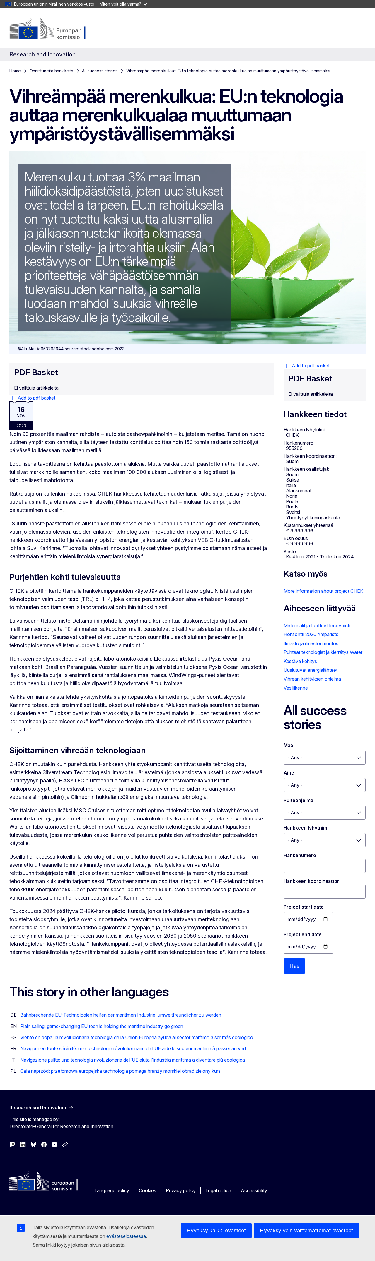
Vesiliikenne (296, 688)
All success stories (99, 70)
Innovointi (339, 625)
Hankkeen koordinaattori (312, 881)
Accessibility (254, 1190)
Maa (288, 745)
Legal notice (218, 1190)
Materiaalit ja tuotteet (306, 625)
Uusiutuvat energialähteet (311, 670)
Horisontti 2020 (300, 634)
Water (356, 652)
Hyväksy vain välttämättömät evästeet (306, 1230)
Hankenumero (300, 855)
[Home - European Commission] (56, 29)
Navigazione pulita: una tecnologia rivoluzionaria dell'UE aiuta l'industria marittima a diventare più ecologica (132, 1060)
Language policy (111, 1190)
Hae (294, 966)
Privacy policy (181, 1190)
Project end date (303, 934)
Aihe (289, 773)
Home (15, 70)
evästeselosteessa (126, 1236)
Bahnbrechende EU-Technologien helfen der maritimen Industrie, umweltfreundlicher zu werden (120, 1015)
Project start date (304, 907)
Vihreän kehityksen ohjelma (312, 679)
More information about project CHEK (323, 591)
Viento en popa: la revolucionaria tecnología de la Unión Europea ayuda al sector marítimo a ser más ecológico (136, 1037)
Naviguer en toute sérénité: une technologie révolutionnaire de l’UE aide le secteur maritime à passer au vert (133, 1048)
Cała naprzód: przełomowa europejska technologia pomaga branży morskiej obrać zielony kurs (120, 1071)
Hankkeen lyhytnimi (306, 828)
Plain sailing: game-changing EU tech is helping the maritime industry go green (101, 1026)
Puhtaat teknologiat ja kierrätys (316, 652)
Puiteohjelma (298, 800)
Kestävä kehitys (300, 661)
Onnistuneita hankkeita (51, 70)
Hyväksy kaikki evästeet (216, 1230)
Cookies (147, 1190)
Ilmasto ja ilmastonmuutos (311, 643)
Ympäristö (328, 634)
